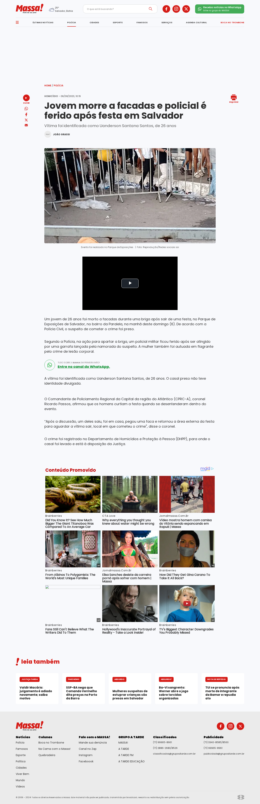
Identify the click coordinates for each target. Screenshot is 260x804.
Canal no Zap (88, 749)
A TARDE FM (125, 755)
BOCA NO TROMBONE (232, 22)
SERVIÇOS (166, 22)
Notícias (23, 737)
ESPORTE (118, 22)
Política (21, 761)
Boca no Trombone (51, 742)
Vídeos (20, 786)
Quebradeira (46, 755)
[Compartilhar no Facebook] (26, 115)
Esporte (21, 755)
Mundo (20, 780)
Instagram (86, 755)
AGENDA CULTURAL (196, 22)
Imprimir (233, 102)
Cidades (21, 768)
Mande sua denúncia (93, 742)
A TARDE (123, 749)
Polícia (58, 85)
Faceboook (86, 761)
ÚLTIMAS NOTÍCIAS (43, 22)
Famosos (22, 749)
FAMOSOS (142, 22)
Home (48, 85)
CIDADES (94, 22)
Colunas (45, 737)
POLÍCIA (71, 22)
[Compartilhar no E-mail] (26, 125)
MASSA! (123, 742)
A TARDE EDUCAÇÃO (131, 761)
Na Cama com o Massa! (54, 749)
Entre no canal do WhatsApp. (84, 367)
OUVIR (26, 103)
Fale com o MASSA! (94, 737)
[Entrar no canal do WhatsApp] (49, 365)
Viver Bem (22, 774)
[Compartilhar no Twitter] (26, 120)
